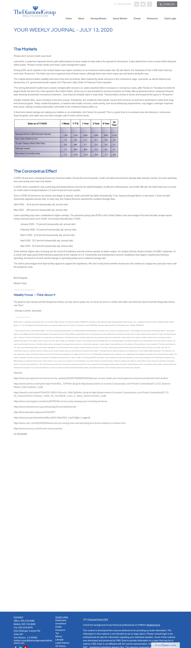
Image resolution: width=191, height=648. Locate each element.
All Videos (60, 646)
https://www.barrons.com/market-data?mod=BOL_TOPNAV (43, 384)
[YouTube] (143, 4)
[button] (69, 18)
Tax (57, 633)
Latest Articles (62, 643)
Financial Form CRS (98, 619)
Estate (58, 627)
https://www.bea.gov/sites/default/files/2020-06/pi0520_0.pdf (43, 417)
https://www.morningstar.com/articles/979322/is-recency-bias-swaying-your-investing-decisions (60, 401)
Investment (60, 623)
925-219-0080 (124, 4)
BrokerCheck (153, 625)
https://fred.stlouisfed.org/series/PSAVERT (35, 412)
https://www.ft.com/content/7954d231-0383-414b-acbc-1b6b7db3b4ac (48, 392)
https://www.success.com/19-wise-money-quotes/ (38, 428)
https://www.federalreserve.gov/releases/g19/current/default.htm (45, 407)
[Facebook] (149, 4)
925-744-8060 (29, 624)
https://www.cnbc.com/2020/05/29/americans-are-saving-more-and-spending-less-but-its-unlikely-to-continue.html (69, 423)
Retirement (60, 620)
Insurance (60, 630)
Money (58, 636)
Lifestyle (59, 639)
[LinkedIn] (136, 4)
